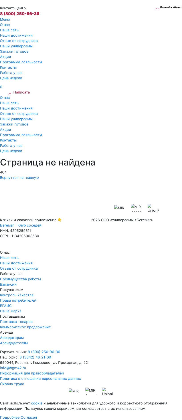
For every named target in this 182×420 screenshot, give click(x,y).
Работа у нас (11, 72)
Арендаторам (12, 337)
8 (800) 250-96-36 (19, 13)
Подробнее (10, 417)
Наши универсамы (16, 46)
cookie (36, 403)
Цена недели (11, 78)
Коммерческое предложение (25, 327)
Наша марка (11, 311)
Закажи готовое (14, 51)
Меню (5, 19)
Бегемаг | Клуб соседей (21, 225)
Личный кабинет (171, 7)
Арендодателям (14, 343)
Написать (21, 92)
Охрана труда (12, 384)
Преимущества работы (20, 279)
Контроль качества (17, 295)
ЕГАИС (6, 305)
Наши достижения (16, 35)
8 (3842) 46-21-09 (35, 357)
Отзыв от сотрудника (19, 40)
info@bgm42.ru (13, 368)
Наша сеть (9, 30)
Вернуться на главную (19, 177)
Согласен (29, 417)
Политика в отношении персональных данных (40, 378)
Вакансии (8, 284)
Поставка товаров (16, 321)
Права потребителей (18, 300)
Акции (5, 56)
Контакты (8, 67)
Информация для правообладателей (32, 373)
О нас (5, 24)
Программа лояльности (21, 62)
